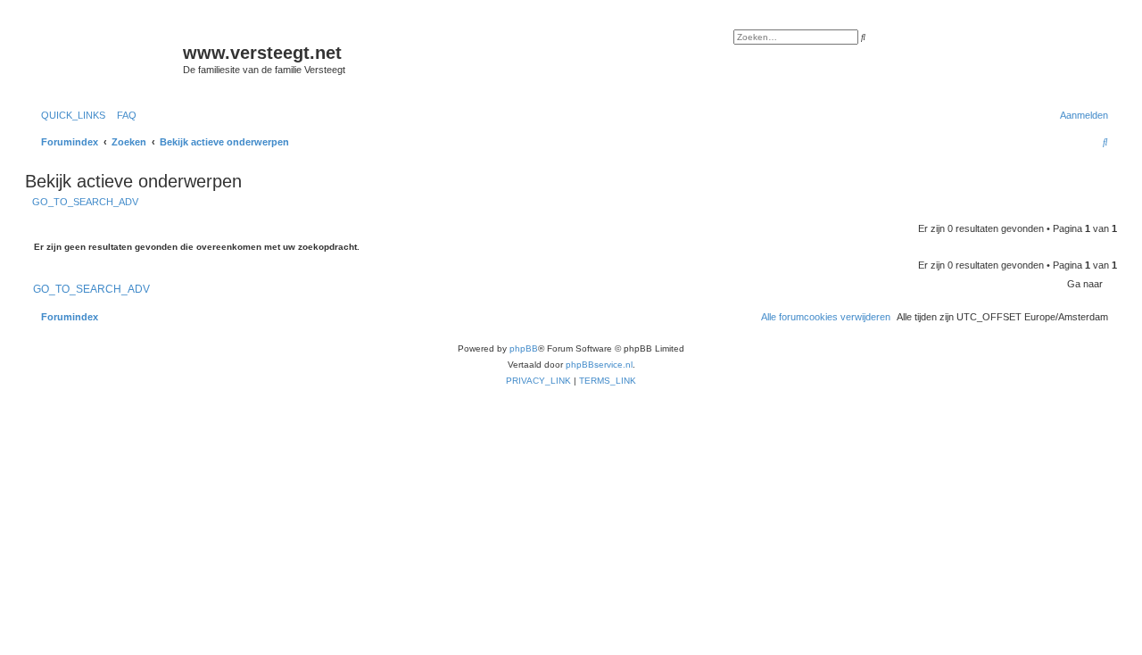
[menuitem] (123, 115)
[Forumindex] (106, 58)
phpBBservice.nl (599, 364)
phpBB (523, 348)
